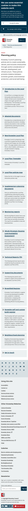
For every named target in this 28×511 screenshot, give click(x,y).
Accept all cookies (14, 23)
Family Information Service (8, 413)
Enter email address (6, 485)
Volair (2, 443)
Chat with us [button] (20, 506)
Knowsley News (5, 435)
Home (4, 45)
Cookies (3, 390)
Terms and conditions (7, 396)
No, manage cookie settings (14, 29)
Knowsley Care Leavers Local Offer (10, 424)
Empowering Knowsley (7, 455)
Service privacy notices (7, 393)
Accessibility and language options (16, 35)
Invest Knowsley (5, 418)
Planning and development (15, 45)
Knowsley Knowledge (7, 460)
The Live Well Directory (7, 440)
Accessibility (4, 385)
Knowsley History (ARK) (7, 429)
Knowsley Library (6, 432)
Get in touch (9, 353)
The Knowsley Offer (6, 468)
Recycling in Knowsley (7, 465)
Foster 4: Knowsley (6, 416)
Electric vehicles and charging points (11, 452)
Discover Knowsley (6, 410)
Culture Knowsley (6, 408)
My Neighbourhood (6, 463)
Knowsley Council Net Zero (8, 457)
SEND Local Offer (5, 437)
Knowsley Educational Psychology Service (12, 427)
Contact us (4, 388)
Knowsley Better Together (8, 421)
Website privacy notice (7, 399)
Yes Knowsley (5, 471)
